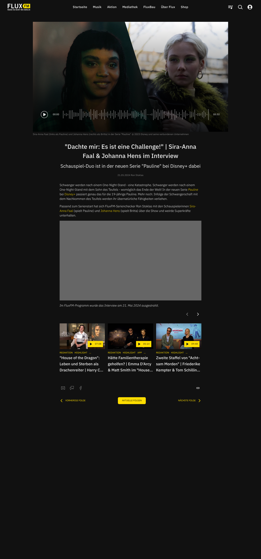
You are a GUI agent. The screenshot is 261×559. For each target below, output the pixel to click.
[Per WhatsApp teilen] (71, 388)
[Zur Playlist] (230, 7)
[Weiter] (198, 314)
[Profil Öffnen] (249, 7)
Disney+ (70, 194)
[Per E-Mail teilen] (63, 388)
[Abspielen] (44, 114)
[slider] (136, 114)
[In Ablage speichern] (198, 388)
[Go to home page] (19, 7)
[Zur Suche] (240, 7)
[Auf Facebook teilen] (80, 388)
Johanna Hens (110, 211)
